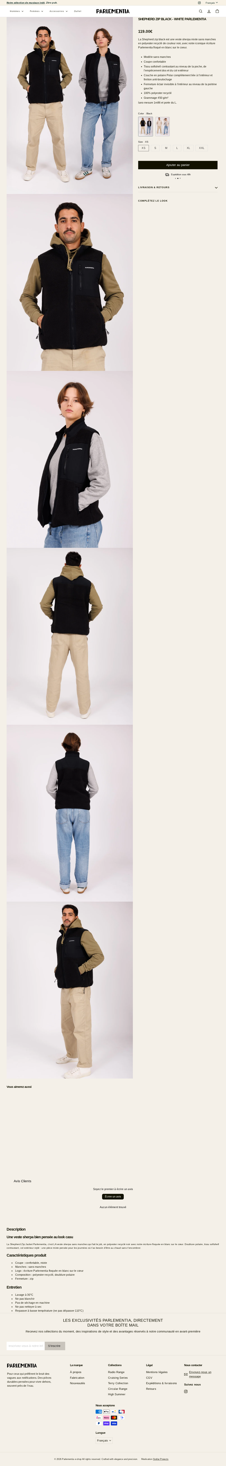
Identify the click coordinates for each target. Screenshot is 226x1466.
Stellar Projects (160, 1459)
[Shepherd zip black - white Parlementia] (177, 217)
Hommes (15, 11)
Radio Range (116, 1372)
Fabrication (77, 1377)
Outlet (77, 11)
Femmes (35, 11)
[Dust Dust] (162, 126)
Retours (151, 1388)
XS (143, 148)
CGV (149, 1377)
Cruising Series (118, 1377)
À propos (75, 1372)
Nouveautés (77, 1383)
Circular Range (117, 1388)
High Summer (116, 1394)
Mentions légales (157, 1372)
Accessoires (57, 11)
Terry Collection (118, 1383)
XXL (201, 148)
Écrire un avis (113, 1196)
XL (188, 148)
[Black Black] (145, 126)
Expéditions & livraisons (161, 1383)
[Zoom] (70, 105)
